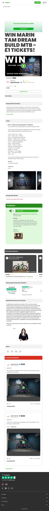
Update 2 (9, 419)
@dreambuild (14, 82)
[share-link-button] (20, 351)
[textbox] (23, 96)
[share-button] (7, 351)
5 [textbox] (23, 81)
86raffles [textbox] (25, 82)
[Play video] (23, 387)
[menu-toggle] (3, 2)
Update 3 (9, 368)
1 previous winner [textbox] (31, 82)
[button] (23, 371)
